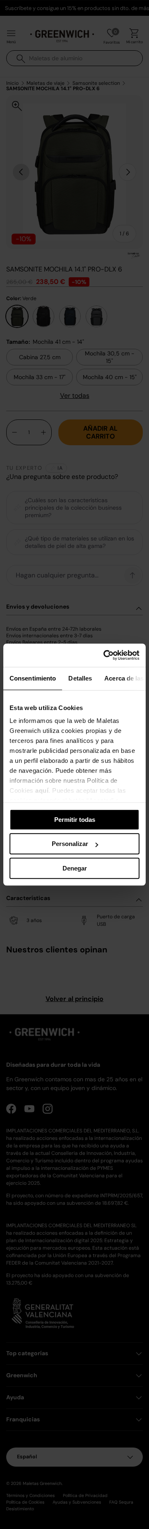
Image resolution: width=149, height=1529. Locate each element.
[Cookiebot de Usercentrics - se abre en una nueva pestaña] (105, 655)
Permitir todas (74, 819)
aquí (41, 790)
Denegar (74, 868)
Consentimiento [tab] (33, 678)
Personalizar (70, 843)
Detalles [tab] (80, 678)
